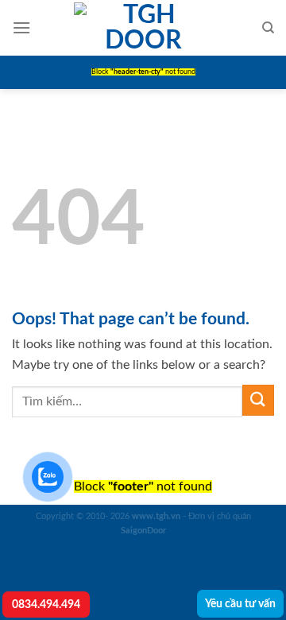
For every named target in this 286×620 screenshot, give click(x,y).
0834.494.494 (46, 604)
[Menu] (21, 27)
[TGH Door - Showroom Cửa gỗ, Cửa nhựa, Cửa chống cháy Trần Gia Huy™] (143, 28)
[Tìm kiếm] (268, 28)
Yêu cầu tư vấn (240, 604)
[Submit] (258, 400)
